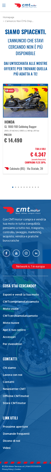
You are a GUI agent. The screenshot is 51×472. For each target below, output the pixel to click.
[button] (4, 5)
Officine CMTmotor (16, 396)
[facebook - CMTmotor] (6, 253)
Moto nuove (11, 323)
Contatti (8, 382)
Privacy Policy (7, 469)
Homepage (8, 17)
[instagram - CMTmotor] (26, 253)
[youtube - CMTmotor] (16, 253)
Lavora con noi (12, 374)
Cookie (18, 469)
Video (6, 448)
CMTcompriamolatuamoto (21, 301)
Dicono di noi (11, 440)
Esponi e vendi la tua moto (21, 294)
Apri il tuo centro (14, 330)
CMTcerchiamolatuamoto (20, 315)
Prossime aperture (15, 426)
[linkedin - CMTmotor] (36, 253)
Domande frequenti (16, 433)
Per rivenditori (12, 344)
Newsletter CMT (14, 389)
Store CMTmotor (14, 403)
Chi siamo (9, 367)
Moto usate (11, 308)
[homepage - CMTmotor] (25, 5)
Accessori (9, 337)
